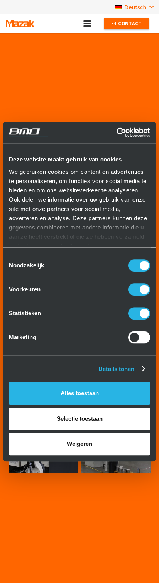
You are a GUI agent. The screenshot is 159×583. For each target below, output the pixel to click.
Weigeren (79, 443)
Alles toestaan (80, 393)
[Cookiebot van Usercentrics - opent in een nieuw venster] (116, 132)
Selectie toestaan (80, 418)
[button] (87, 23)
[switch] (139, 289)
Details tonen (116, 368)
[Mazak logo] (20, 23)
